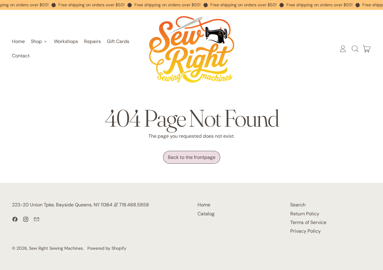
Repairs (92, 41)
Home (18, 41)
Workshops (66, 41)
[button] (355, 49)
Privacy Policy (305, 231)
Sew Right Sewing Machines (56, 248)
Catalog (206, 214)
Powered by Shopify (106, 248)
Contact (21, 56)
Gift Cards (118, 41)
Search (298, 205)
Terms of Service (308, 222)
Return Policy (304, 214)
